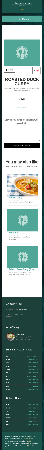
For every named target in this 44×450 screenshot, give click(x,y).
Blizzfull (28, 441)
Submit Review (22, 145)
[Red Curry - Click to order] (23, 231)
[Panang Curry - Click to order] (23, 196)
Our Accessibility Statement (28, 446)
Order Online (22, 19)
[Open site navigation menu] (22, 10)
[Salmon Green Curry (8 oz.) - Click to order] (23, 268)
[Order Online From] (22, 65)
